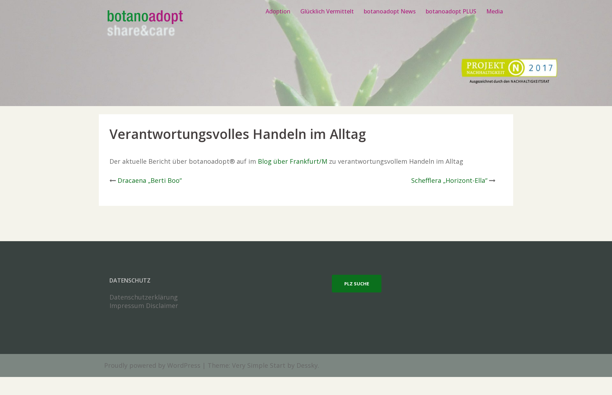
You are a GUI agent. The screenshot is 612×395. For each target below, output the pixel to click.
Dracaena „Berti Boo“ (150, 180)
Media (494, 11)
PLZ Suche (356, 283)
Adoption (278, 11)
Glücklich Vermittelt (327, 11)
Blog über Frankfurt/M (292, 161)
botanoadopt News (390, 11)
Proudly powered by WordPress (152, 365)
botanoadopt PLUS (451, 11)
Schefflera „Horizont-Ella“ (449, 180)
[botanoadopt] (144, 24)
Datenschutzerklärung (143, 297)
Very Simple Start (258, 365)
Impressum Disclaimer (143, 305)
